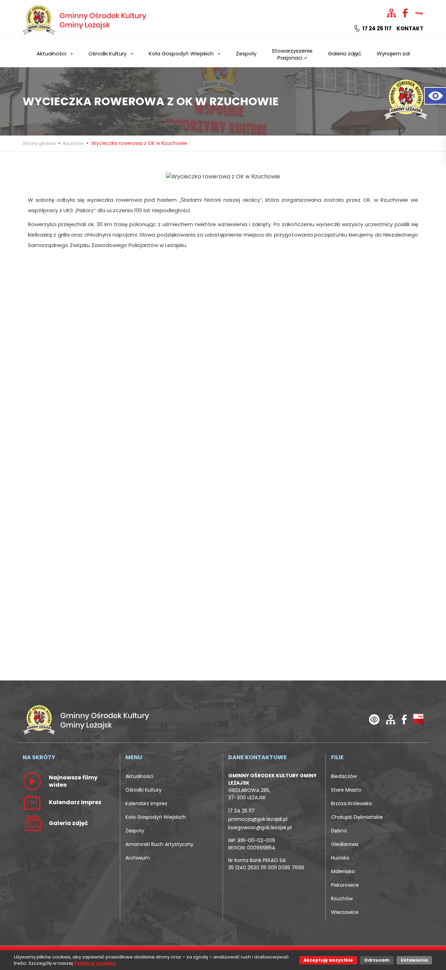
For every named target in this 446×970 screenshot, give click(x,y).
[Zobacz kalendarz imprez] (32, 802)
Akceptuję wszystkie (328, 960)
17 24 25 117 (376, 28)
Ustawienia (414, 960)
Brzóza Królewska (351, 803)
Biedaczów (344, 776)
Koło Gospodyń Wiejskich (155, 817)
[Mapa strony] (390, 719)
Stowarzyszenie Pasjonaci (292, 54)
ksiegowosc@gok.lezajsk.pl (260, 827)
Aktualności (139, 776)
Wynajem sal (393, 53)
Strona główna (40, 143)
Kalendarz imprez (146, 803)
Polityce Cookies (94, 963)
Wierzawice (345, 912)
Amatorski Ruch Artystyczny (159, 844)
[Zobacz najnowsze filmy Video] (32, 781)
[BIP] (418, 719)
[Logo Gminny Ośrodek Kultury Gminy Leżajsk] (85, 19)
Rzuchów (73, 143)
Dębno (339, 830)
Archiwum (137, 857)
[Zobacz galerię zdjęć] (32, 822)
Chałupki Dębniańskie (357, 817)
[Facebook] (404, 719)
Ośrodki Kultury (143, 789)
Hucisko (340, 857)
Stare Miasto (346, 789)
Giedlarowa (344, 844)
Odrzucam (377, 960)
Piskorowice (345, 885)
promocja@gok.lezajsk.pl (257, 819)
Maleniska (343, 871)
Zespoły (246, 53)
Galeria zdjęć (344, 53)
